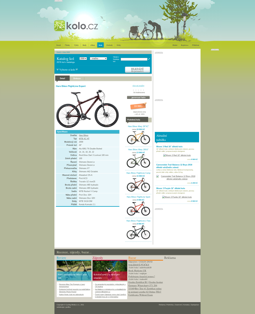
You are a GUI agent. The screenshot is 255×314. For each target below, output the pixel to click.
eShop (92, 45)
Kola (100, 45)
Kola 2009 (66, 52)
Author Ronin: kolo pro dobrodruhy (71, 294)
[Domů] (83, 29)
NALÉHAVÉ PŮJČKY (138, 264)
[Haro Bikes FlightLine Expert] (86, 127)
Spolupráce (195, 305)
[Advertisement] (181, 278)
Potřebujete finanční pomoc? (141, 276)
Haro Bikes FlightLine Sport (138, 197)
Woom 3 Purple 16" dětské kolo (170, 188)
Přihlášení (195, 45)
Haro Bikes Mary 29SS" (138, 149)
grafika (68, 307)
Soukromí (178, 305)
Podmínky (170, 305)
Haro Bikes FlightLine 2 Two (138, 221)
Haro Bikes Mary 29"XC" (138, 126)
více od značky (138, 86)
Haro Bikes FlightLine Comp (138, 173)
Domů (58, 45)
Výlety (76, 45)
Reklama (162, 305)
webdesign (60, 307)
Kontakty (186, 305)
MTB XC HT (84, 139)
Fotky (119, 45)
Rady (84, 45)
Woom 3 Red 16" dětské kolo (169, 146)
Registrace (184, 45)
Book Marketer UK (137, 270)
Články (67, 45)
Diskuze (77, 78)
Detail (62, 78)
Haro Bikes (83, 135)
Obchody (109, 45)
